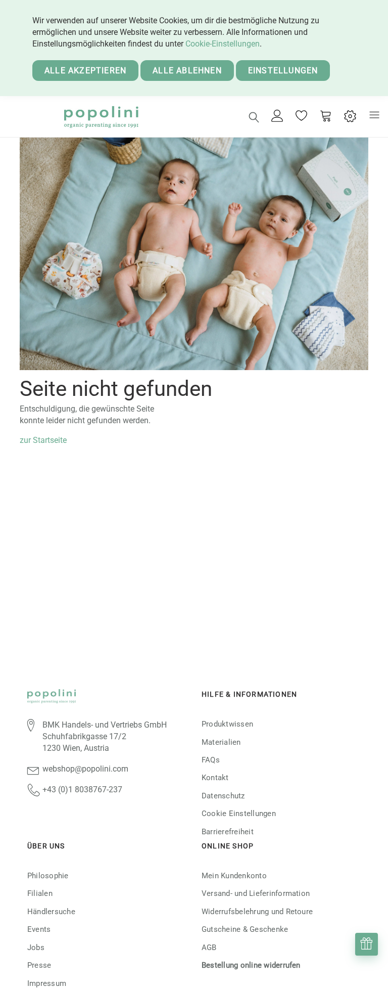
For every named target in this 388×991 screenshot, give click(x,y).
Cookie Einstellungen (239, 813)
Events (39, 929)
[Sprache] (350, 116)
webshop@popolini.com (85, 769)
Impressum (46, 983)
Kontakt (215, 777)
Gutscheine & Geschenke (245, 929)
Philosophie (48, 875)
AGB (209, 947)
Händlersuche (51, 911)
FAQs (211, 759)
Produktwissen (227, 724)
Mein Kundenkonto (234, 875)
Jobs (35, 947)
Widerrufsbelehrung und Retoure (257, 911)
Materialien (221, 742)
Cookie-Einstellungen (222, 44)
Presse (39, 965)
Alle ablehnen (187, 70)
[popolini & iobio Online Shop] (101, 116)
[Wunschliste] (302, 116)
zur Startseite (43, 440)
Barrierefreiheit (228, 831)
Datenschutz (223, 795)
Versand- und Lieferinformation (256, 893)
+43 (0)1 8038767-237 (82, 789)
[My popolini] (277, 116)
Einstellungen (283, 70)
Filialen (40, 893)
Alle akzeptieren (85, 70)
